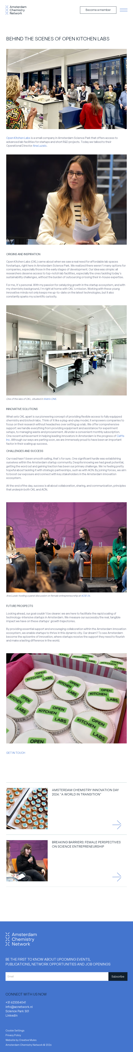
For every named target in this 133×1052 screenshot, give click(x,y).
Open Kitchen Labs (18, 138)
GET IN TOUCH (15, 752)
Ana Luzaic (40, 145)
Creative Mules (28, 1040)
